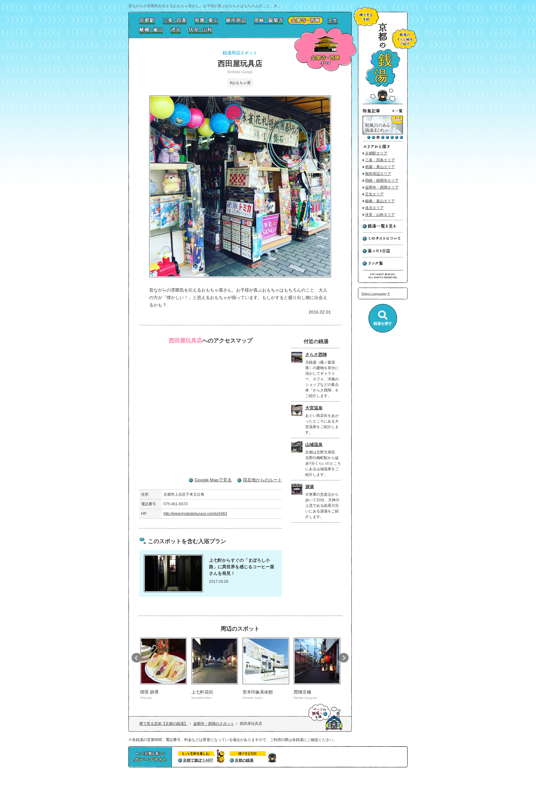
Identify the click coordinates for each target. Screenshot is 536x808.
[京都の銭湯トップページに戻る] (383, 103)
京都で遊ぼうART (198, 760)
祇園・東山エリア (380, 167)
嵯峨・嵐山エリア (380, 201)
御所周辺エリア (378, 174)
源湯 (309, 486)
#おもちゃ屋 (240, 83)
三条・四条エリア (380, 160)
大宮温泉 (314, 407)
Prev (136, 658)
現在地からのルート (262, 479)
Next (344, 658)
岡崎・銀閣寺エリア (382, 180)
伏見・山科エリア (380, 214)
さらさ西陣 (316, 354)
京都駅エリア (376, 153)
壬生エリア (374, 194)
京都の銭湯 (244, 760)
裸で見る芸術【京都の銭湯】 (163, 723)
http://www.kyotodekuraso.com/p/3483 (195, 513)
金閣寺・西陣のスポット (213, 723)
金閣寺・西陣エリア (382, 187)
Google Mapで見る (213, 479)
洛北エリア (374, 208)
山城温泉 (314, 444)
